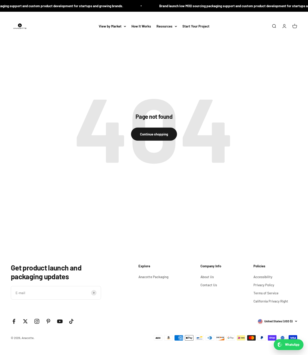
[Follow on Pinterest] (48, 321)
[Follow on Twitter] (25, 321)
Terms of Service (265, 293)
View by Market (110, 26)
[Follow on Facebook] (14, 321)
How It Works (141, 26)
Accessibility (262, 277)
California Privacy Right (270, 301)
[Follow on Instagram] (37, 321)
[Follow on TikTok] (71, 321)
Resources (164, 26)
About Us (207, 277)
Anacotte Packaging (153, 277)
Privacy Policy (263, 285)
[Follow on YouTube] (60, 321)
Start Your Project (195, 26)
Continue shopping (154, 134)
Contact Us (208, 285)
